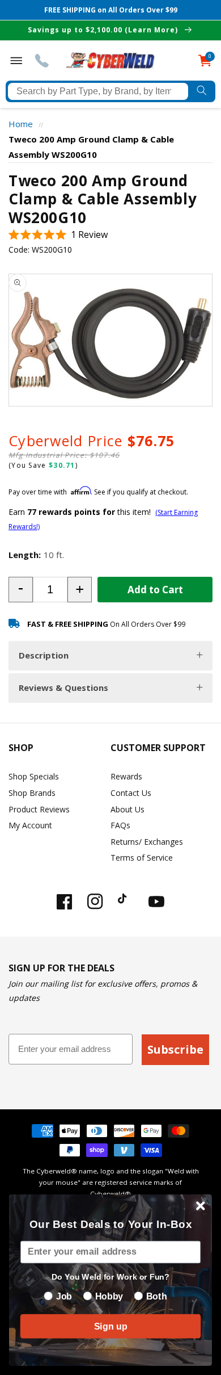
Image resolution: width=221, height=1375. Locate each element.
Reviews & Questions (63, 687)
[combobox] (98, 91)
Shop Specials (33, 776)
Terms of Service (141, 857)
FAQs (120, 825)
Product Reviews (39, 809)
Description (44, 655)
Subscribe (175, 1049)
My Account (30, 825)
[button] (58, 234)
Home (20, 123)
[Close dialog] (201, 1206)
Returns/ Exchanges (146, 841)
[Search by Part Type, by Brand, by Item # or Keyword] (201, 91)
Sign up (110, 1326)
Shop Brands (32, 792)
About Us (127, 809)
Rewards (126, 776)
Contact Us (130, 792)
